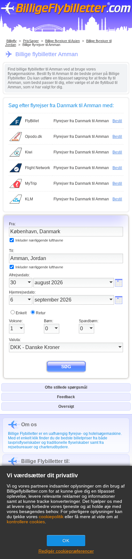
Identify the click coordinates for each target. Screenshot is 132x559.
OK (66, 540)
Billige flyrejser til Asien (62, 41)
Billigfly (11, 41)
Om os (29, 424)
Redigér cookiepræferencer (66, 551)
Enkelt (21, 313)
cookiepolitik (51, 516)
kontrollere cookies (26, 521)
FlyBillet (32, 121)
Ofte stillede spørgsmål (66, 387)
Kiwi (28, 152)
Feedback (66, 397)
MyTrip (31, 183)
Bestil (117, 121)
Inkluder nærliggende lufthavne (39, 240)
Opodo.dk (33, 136)
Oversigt (66, 406)
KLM (29, 199)
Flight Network (37, 168)
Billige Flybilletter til (44, 461)
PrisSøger (31, 41)
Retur (40, 313)
